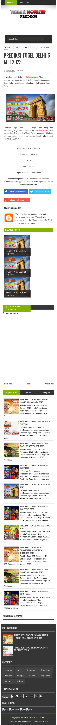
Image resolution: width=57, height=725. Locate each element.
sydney (8, 681)
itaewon (8, 675)
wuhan (20, 681)
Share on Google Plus (19, 200)
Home (28, 384)
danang (8, 670)
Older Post (49, 384)
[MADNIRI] (14, 709)
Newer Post (7, 384)
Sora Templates (23, 721)
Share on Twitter (42, 191)
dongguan (31, 670)
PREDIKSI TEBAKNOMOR (35, 718)
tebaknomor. (27, 185)
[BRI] (23, 709)
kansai (32, 675)
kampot (20, 675)
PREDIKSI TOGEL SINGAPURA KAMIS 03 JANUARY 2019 (31, 636)
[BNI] (29, 709)
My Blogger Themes (41, 721)
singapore (45, 675)
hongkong (46, 670)
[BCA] (5, 709)
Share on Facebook (18, 191)
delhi (21, 71)
